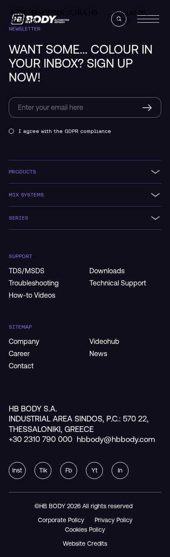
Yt (95, 470)
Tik (43, 470)
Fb (68, 470)
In (120, 470)
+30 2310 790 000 (40, 439)
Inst (17, 470)
